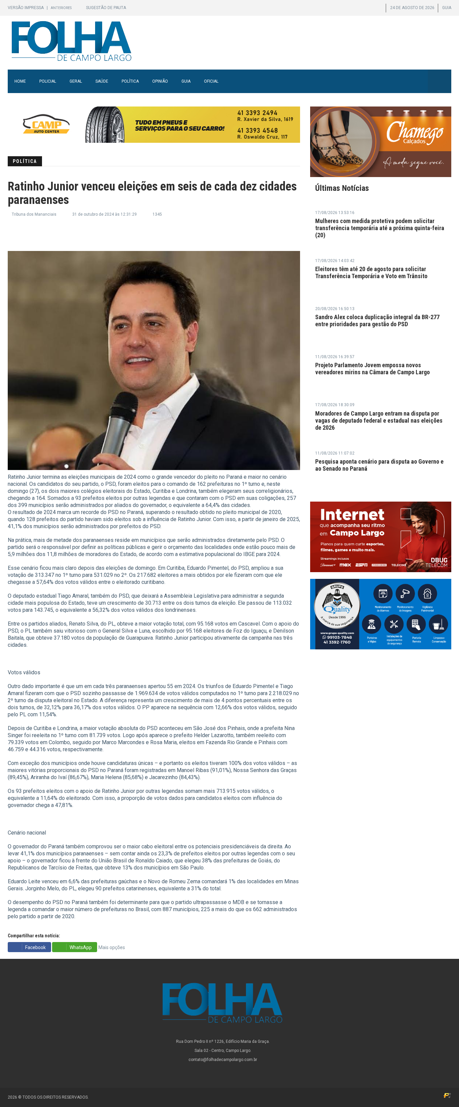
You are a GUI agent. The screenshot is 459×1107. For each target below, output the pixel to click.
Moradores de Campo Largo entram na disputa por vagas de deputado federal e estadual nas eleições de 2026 (379, 420)
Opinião (160, 81)
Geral (76, 81)
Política (130, 81)
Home (20, 81)
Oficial (211, 81)
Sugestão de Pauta (106, 7)
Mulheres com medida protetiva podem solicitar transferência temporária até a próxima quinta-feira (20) (379, 228)
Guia (186, 81)
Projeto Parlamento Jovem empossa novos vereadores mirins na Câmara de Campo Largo (372, 368)
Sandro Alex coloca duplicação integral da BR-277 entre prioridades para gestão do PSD (377, 320)
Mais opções (111, 947)
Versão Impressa (26, 7)
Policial (47, 81)
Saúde (101, 81)
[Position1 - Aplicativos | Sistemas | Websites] (447, 1095)
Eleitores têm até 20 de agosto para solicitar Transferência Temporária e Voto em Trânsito (371, 272)
